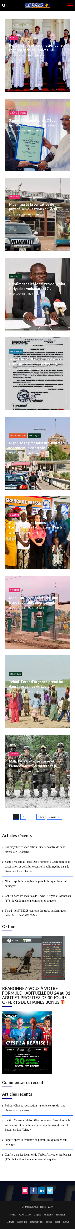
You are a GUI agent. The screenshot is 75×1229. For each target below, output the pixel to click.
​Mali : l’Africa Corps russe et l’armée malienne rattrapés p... (34, 763)
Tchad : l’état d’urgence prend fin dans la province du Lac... (36, 683)
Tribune (14, 197)
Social (49, 1221)
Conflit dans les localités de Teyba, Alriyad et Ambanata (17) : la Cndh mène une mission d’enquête (38, 898)
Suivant (52, 817)
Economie (22, 1221)
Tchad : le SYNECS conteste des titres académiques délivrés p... (35, 361)
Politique (15, 276)
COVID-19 (25, 1214)
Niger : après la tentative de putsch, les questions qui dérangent (36, 883)
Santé (13, 37)
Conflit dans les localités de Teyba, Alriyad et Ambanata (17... (37, 286)
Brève (13, 113)
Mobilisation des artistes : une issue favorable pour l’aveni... (33, 599)
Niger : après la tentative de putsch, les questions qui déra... (34, 206)
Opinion (14, 753)
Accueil (12, 1214)
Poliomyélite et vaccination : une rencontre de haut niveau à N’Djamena (35, 849)
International (18, 435)
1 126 (41, 817)
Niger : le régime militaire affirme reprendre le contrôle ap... (35, 445)
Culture (14, 515)
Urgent (37, 1214)
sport (57, 1221)
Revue (66, 1221)
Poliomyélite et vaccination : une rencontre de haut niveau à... (36, 47)
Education (16, 351)
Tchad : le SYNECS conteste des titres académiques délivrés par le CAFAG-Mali (35, 913)
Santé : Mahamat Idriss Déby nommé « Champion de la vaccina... (37, 122)
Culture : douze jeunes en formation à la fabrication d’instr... (37, 524)
